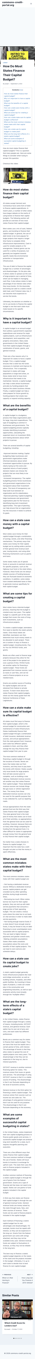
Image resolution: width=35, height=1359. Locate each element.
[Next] (29, 1318)
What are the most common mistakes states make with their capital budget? (17, 124)
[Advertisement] (17, 25)
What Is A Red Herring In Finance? (7, 1279)
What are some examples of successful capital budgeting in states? (15, 141)
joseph (7, 83)
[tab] (13, 1338)
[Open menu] (31, 3)
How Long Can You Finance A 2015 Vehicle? (27, 1279)
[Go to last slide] (5, 1318)
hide (21, 90)
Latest (5, 62)
